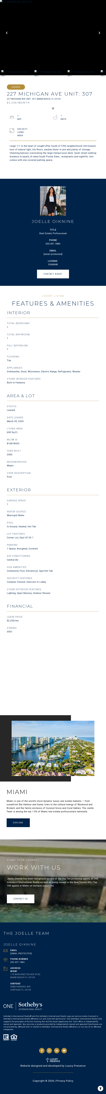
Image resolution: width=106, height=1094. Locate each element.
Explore (18, 823)
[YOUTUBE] (64, 1050)
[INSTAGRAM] (49, 1050)
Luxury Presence (75, 1065)
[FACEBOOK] (42, 1050)
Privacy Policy (64, 1080)
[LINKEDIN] (56, 1050)
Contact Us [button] (20, 899)
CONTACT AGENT (53, 274)
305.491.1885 (53, 243)
